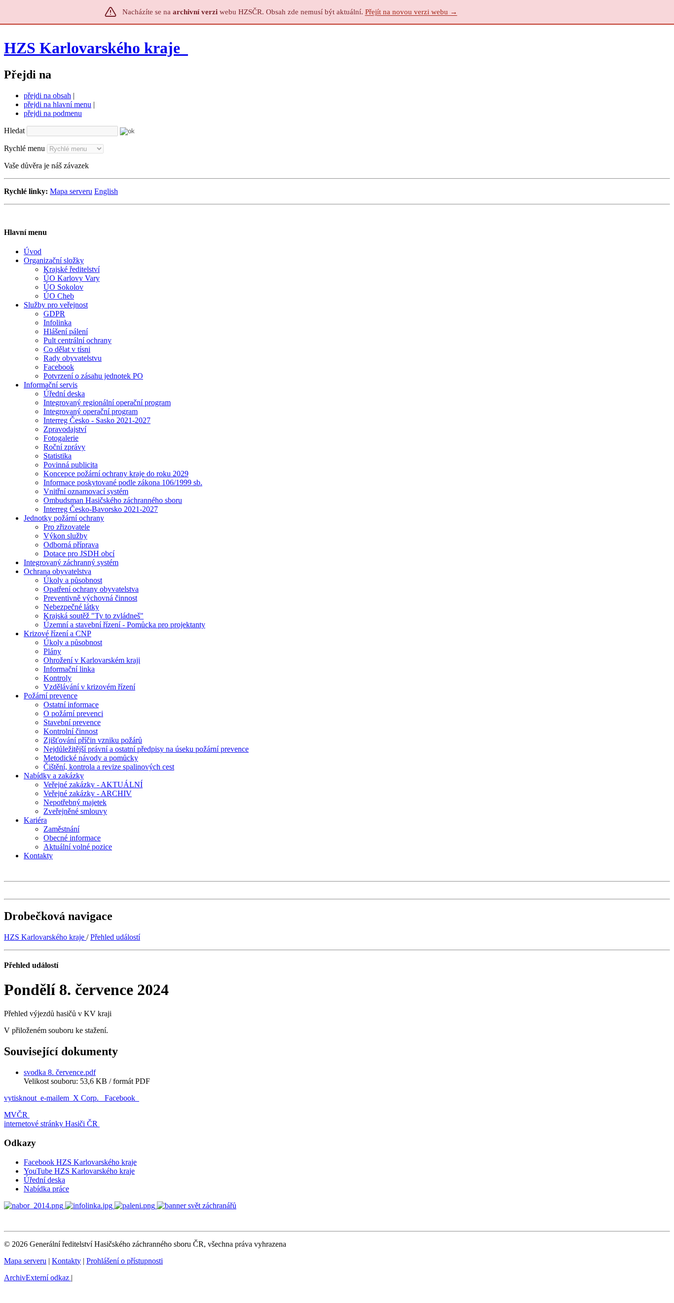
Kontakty (66, 1261)
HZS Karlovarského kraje (94, 48)
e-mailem (54, 1098)
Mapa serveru (71, 191)
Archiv (36, 1277)
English (106, 191)
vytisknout (20, 1098)
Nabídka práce (46, 1189)
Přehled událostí (115, 937)
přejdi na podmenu (53, 113)
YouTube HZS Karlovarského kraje (79, 1171)
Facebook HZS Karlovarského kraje (80, 1162)
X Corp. (87, 1098)
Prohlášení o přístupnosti (124, 1261)
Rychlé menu (24, 148)
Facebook (121, 1098)
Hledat (14, 130)
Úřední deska (44, 1180)
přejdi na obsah (47, 95)
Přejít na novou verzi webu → (411, 12)
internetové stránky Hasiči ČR (51, 1123)
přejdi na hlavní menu (57, 104)
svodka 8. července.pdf (60, 1072)
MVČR (16, 1115)
